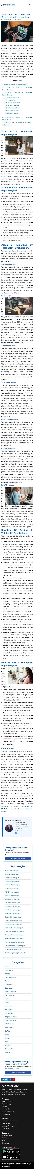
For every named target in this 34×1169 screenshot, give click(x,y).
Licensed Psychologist (12, 906)
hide (20, 80)
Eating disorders (12, 110)
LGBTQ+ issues (11, 113)
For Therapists (10, 995)
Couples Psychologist (12, 899)
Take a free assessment (18, 1072)
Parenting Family (11, 1020)
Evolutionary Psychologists (14, 931)
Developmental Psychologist (15, 946)
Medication (9, 1006)
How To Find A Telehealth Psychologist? (17, 122)
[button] (29, 4)
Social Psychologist (11, 870)
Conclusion (7, 125)
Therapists (5, 1128)
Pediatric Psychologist (12, 913)
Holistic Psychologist (12, 895)
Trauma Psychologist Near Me (15, 953)
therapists (25, 806)
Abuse (7, 966)
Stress (7, 1038)
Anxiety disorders (12, 97)
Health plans (6, 1123)
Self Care (8, 1031)
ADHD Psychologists (12, 892)
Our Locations (5, 1166)
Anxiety (7, 974)
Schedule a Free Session (18, 858)
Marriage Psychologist (12, 910)
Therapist (8, 1045)
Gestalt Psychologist (12, 881)
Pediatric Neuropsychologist (15, 949)
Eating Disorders (11, 992)
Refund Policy (25, 1164)
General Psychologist (12, 885)
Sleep (7, 1034)
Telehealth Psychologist (13, 917)
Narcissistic (9, 1013)
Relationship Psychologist (14, 928)
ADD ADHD (9, 970)
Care (6, 981)
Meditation (8, 1009)
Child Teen (8, 984)
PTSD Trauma (9, 1024)
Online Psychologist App (13, 920)
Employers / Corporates (9, 1121)
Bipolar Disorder (10, 977)
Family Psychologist (12, 878)
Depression (10, 100)
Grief (6, 999)
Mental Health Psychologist (14, 942)
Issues (7, 1002)
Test (6, 1042)
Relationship (9, 1027)
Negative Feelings (11, 1017)
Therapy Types (10, 1049)
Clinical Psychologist (12, 874)
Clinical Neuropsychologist (14, 935)
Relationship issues (12, 108)
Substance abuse (12, 105)
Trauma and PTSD (12, 103)
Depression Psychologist (13, 924)
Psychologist (5, 19)
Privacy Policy (5, 1164)
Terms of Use (15, 1164)
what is (7, 1052)
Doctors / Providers (8, 1126)
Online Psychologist (12, 888)
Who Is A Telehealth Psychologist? (14, 85)
